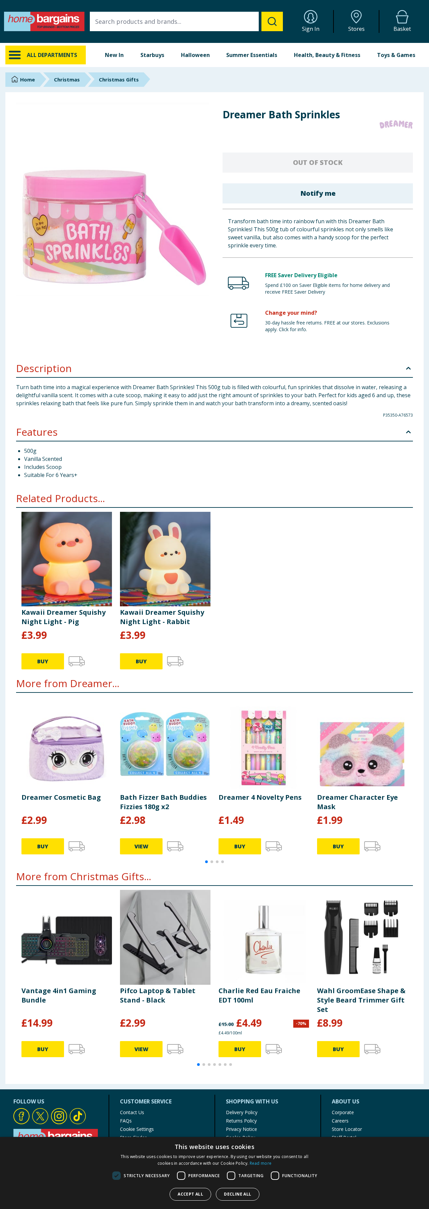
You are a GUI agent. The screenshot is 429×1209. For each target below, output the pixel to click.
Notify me (317, 193)
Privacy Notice (241, 1129)
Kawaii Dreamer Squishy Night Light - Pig (63, 617)
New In (114, 55)
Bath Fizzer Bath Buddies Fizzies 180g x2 (163, 802)
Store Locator (347, 1129)
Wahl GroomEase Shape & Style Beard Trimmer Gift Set (361, 1000)
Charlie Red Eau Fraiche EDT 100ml (259, 995)
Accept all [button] (190, 1194)
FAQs (126, 1120)
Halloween (195, 55)
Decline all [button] (237, 1194)
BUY (42, 661)
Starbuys (152, 55)
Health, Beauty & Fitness (327, 55)
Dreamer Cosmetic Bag (61, 797)
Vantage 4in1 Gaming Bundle (58, 995)
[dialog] (214, 1173)
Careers (340, 1120)
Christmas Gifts (119, 79)
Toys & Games (396, 55)
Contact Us (132, 1112)
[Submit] (272, 21)
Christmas (67, 79)
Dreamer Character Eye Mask (357, 802)
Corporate (343, 1112)
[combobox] (186, 21)
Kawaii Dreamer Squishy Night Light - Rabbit (162, 617)
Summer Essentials (251, 55)
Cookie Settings (137, 1129)
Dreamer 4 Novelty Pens (260, 797)
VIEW (141, 846)
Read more (261, 1163)
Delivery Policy (241, 1112)
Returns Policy (241, 1120)
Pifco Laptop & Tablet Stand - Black (157, 995)
